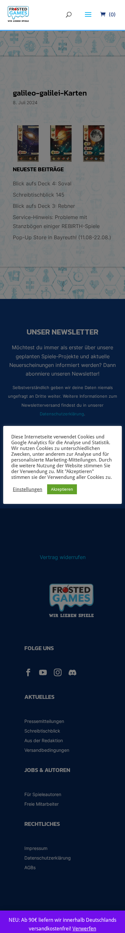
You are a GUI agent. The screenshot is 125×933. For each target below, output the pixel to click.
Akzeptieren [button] (62, 489)
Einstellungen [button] (27, 489)
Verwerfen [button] (84, 929)
